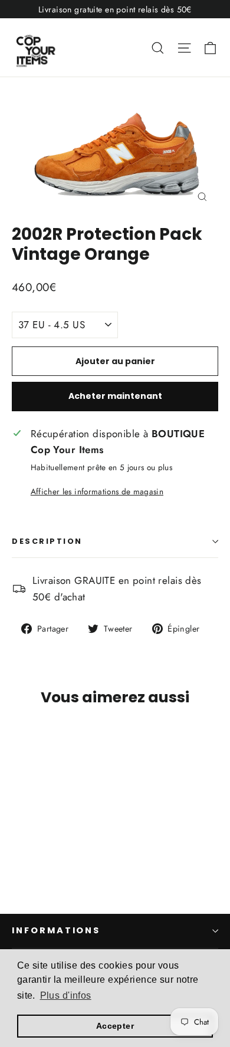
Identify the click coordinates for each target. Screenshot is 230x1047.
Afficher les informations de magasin (97, 491)
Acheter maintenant (115, 396)
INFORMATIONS (56, 930)
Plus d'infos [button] (65, 995)
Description (47, 541)
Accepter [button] (115, 1026)
